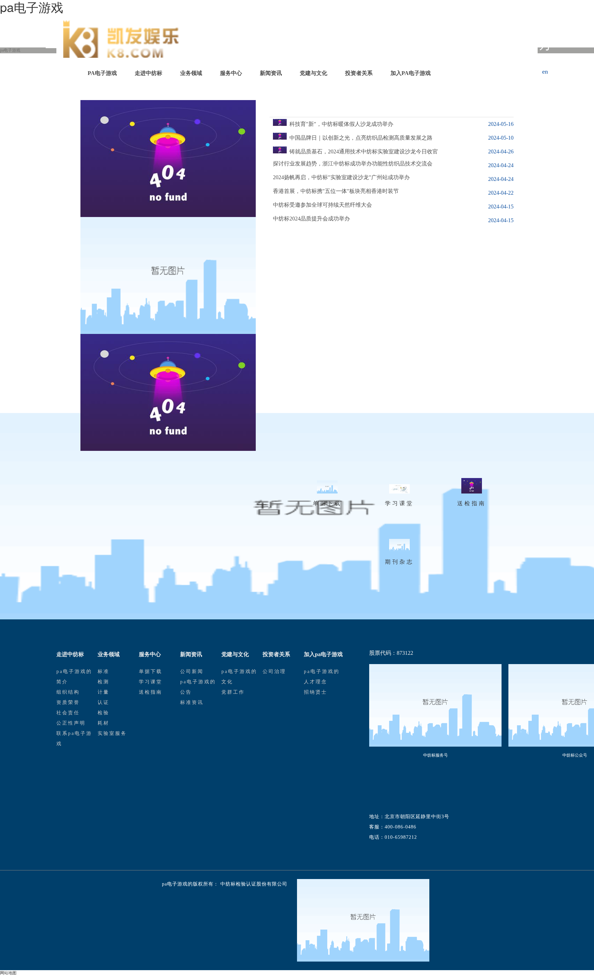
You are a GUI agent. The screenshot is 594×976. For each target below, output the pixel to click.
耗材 (103, 723)
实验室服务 (112, 733)
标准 (103, 671)
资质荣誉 (68, 702)
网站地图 (8, 972)
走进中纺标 (148, 73)
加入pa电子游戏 (410, 73)
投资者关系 (359, 73)
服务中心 (231, 73)
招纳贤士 (315, 692)
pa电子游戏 (102, 73)
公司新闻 (192, 671)
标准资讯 (192, 702)
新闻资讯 (271, 73)
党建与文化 (313, 73)
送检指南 (150, 692)
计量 (103, 692)
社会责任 (68, 712)
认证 (103, 702)
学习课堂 (150, 681)
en (545, 71)
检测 (103, 681)
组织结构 (68, 692)
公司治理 (274, 671)
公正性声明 (71, 723)
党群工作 (233, 692)
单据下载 (150, 671)
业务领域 (191, 73)
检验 (103, 712)
